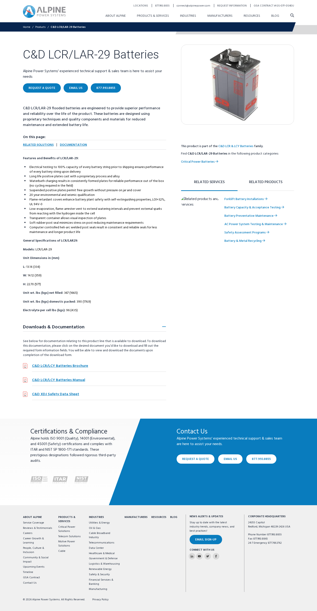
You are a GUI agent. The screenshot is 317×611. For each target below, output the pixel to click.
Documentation (73, 145)
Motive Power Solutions (66, 543)
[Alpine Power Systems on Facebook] (216, 556)
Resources (252, 16)
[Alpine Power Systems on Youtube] (199, 556)
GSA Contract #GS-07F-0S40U (274, 5)
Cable (61, 551)
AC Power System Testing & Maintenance (254, 224)
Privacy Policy (100, 600)
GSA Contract (31, 577)
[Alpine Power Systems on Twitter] (207, 556)
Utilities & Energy (99, 522)
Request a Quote (42, 88)
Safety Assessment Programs (245, 232)
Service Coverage (33, 522)
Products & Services (153, 16)
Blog (275, 16)
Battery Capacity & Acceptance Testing (252, 207)
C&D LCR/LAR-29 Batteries (68, 27)
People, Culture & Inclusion (33, 550)
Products (40, 27)
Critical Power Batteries (198, 162)
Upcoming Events (34, 567)
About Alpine (115, 16)
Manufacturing (98, 589)
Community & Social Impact (36, 559)
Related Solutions (38, 145)
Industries (188, 16)
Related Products (265, 182)
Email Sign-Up (206, 539)
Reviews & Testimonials (37, 528)
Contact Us (30, 583)
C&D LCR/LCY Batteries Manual (58, 380)
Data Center (96, 548)
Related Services (209, 182)
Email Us (75, 88)
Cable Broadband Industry (99, 535)
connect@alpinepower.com (194, 5)
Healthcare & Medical (102, 553)
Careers (27, 533)
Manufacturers (220, 16)
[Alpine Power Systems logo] (44, 11)
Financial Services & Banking (101, 582)
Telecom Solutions (69, 536)
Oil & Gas (95, 528)
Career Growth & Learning (33, 540)
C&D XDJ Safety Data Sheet (55, 394)
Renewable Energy (100, 569)
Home (26, 27)
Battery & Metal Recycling (243, 241)
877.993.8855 (162, 5)
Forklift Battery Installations (244, 199)
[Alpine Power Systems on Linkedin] (192, 556)
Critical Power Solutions (66, 529)
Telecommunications (101, 542)
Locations (141, 5)
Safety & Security (99, 574)
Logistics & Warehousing (104, 564)
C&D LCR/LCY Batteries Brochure (60, 366)
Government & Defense (103, 558)
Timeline (28, 572)
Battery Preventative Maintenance (249, 216)
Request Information (232, 5)
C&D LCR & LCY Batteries (235, 146)
